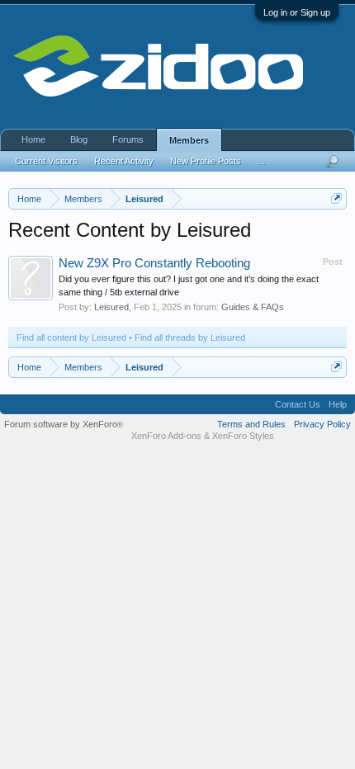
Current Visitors (46, 161)
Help (338, 404)
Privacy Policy (322, 424)
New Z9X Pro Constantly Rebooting (154, 263)
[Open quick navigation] (336, 198)
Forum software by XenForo (63, 424)
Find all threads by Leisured (190, 337)
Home (33, 139)
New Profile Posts (205, 161)
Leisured (111, 307)
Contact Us (297, 404)
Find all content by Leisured (71, 337)
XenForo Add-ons (166, 436)
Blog (79, 139)
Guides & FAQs (252, 307)
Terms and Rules (251, 424)
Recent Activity (124, 161)
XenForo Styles (243, 436)
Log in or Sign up (296, 12)
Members (189, 140)
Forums (128, 139)
